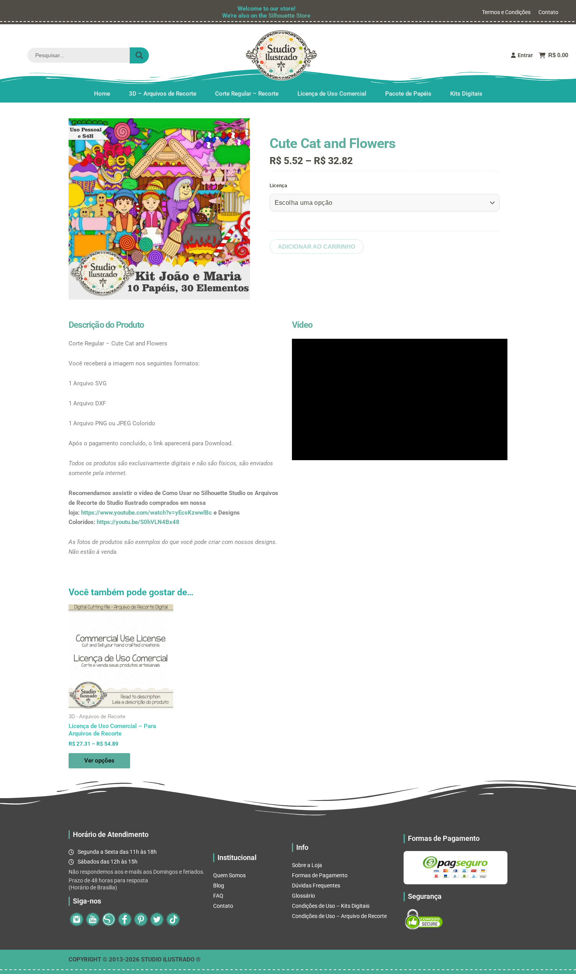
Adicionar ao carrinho (316, 246)
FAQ (218, 896)
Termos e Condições (506, 12)
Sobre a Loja (307, 865)
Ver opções (99, 760)
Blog (218, 885)
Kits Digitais (466, 93)
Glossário (303, 896)
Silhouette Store (289, 15)
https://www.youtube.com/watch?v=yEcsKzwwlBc (146, 512)
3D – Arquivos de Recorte (162, 93)
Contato (548, 12)
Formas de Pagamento (320, 875)
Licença (278, 185)
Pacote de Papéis (408, 93)
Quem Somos (229, 875)
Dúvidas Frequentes (316, 885)
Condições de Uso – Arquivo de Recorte (339, 916)
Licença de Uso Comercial (331, 93)
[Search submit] (139, 55)
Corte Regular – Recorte (247, 93)
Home (102, 93)
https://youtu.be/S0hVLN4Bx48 (138, 522)
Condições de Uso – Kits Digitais (331, 906)
